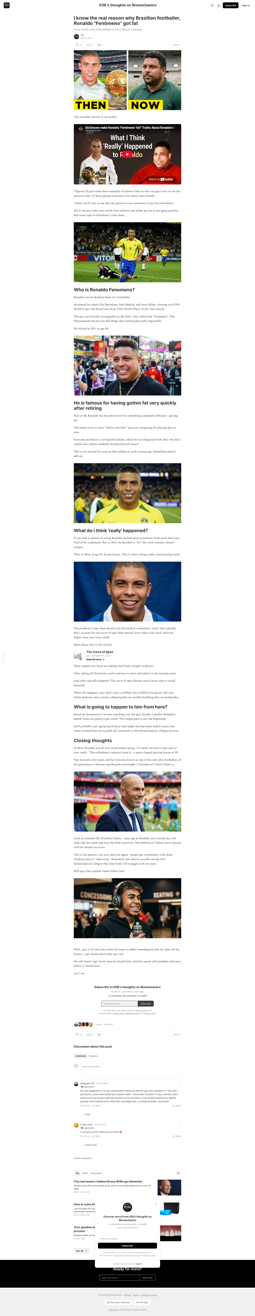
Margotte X (86, 1083)
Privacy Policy (150, 1255)
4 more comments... (83, 1158)
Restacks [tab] (93, 1056)
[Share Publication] (219, 5)
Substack (112, 1309)
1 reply (87, 1114)
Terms (136, 1295)
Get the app (142, 1302)
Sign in (246, 5)
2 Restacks (108, 1024)
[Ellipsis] (179, 1083)
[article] (127, 1188)
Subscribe (230, 5)
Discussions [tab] (96, 1173)
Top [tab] (77, 1173)
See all (79, 1250)
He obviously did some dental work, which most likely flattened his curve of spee (112, 1187)
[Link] (69, 289)
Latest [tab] (85, 1173)
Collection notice (149, 1295)
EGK (82, 35)
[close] (155, 1203)
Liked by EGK (89, 1087)
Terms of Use (141, 1252)
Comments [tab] (81, 1056)
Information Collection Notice (127, 1255)
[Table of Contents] (3, 658)
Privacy (127, 1295)
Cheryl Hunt (86, 1124)
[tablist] (86, 1056)
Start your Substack (120, 1302)
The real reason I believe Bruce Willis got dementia (108, 1181)
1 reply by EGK (90, 1145)
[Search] (212, 5)
